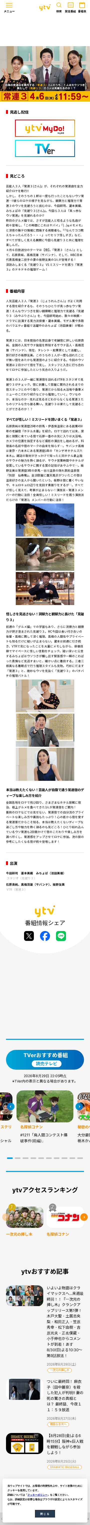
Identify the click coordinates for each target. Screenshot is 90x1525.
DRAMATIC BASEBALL (64, 1467)
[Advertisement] (45, 30)
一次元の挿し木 (59, 1370)
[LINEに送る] (61, 936)
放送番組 (70, 11)
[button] (10, 1158)
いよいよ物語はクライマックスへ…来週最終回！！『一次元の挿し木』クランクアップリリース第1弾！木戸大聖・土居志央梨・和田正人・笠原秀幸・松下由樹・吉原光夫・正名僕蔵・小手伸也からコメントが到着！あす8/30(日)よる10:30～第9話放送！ (65, 1322)
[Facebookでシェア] (45, 936)
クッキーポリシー (38, 1494)
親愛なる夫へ (58, 1424)
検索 (59, 11)
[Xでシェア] (29, 936)
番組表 (82, 11)
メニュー (9, 11)
